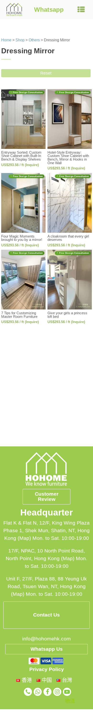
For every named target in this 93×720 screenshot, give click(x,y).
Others (34, 40)
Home (6, 40)
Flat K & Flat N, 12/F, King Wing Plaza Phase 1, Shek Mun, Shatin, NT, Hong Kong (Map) (46, 530)
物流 (70, 701)
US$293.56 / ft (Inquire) (20, 165)
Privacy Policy (46, 669)
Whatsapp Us (47, 649)
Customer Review (46, 496)
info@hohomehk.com (46, 639)
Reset (46, 73)
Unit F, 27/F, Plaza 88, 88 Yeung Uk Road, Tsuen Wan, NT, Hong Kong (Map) (46, 586)
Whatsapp (49, 9)
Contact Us (46, 615)
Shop (20, 40)
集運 (55, 701)
